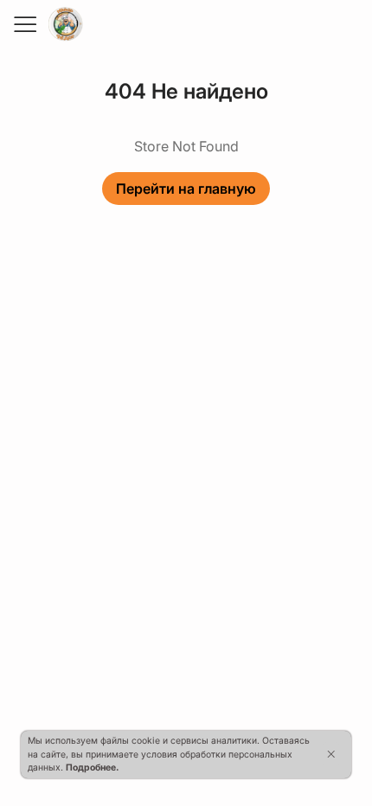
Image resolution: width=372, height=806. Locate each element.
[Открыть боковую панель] (24, 24)
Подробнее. (92, 767)
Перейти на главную (186, 188)
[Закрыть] (330, 754)
